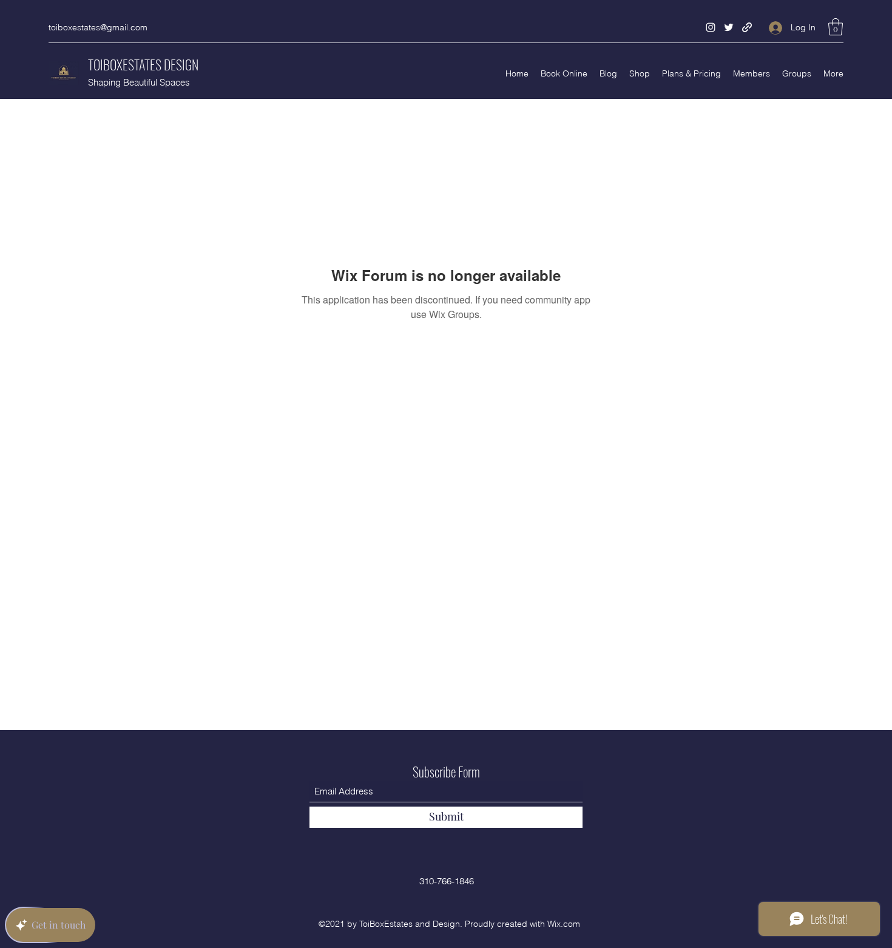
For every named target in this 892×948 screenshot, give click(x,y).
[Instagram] (710, 27)
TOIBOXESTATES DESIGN (143, 64)
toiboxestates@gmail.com (98, 27)
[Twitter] (729, 27)
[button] (835, 27)
